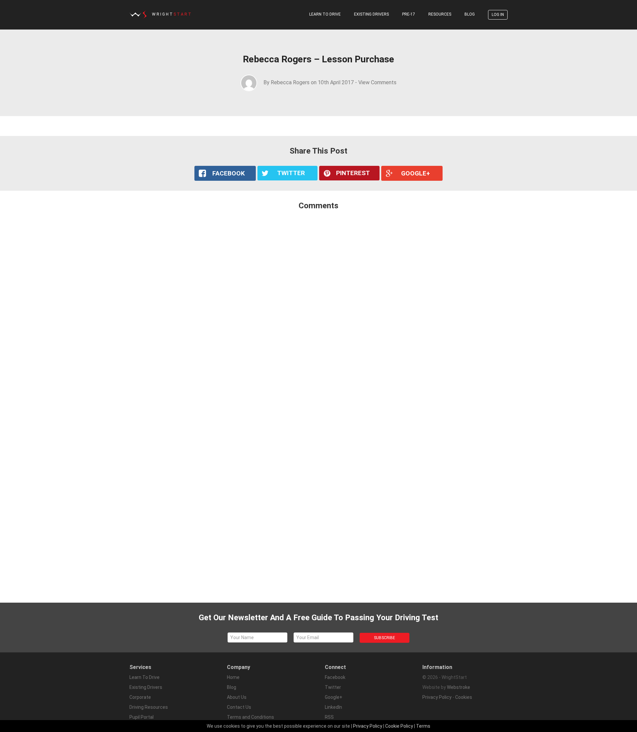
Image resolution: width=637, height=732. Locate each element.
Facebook (335, 677)
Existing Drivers (371, 14)
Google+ (333, 697)
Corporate (140, 697)
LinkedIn (333, 707)
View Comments (377, 82)
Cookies (463, 697)
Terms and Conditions (250, 717)
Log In (498, 14)
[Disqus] (318, 303)
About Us (237, 697)
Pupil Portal (141, 717)
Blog (469, 14)
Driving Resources (148, 707)
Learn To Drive (325, 14)
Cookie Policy (399, 726)
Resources (439, 14)
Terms (423, 726)
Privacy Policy (437, 697)
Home (233, 677)
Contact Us (239, 707)
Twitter (333, 687)
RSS (329, 717)
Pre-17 (408, 14)
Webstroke (458, 687)
